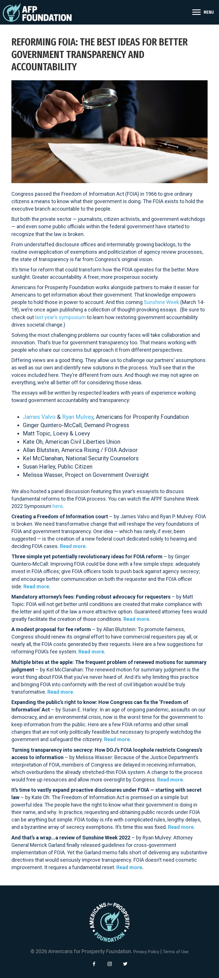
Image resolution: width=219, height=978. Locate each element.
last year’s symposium (60, 317)
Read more (36, 586)
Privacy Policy (146, 951)
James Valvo (39, 416)
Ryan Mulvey (77, 416)
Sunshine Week (161, 302)
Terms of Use (175, 951)
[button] (94, 963)
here (57, 506)
